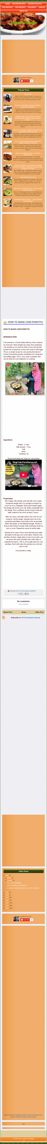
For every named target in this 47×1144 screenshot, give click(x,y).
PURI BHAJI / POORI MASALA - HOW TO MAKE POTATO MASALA (28, 189)
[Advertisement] (23, 56)
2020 (7, 895)
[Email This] (19, 594)
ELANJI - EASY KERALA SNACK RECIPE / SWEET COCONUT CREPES (28, 142)
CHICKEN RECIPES (35, 4)
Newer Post (7, 612)
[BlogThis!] (21, 594)
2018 (7, 900)
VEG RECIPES (20, 7)
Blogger (32, 1138)
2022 (7, 875)
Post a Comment (23, 604)
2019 (7, 897)
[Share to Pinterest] (28, 594)
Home (7, 4)
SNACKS (42, 7)
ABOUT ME (23, 11)
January (10, 880)
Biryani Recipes (9, 1115)
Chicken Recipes (21, 1117)
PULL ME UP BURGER (14, 883)
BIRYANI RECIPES (18, 4)
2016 (7, 905)
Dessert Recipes (33, 1115)
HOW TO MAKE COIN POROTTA (17, 885)
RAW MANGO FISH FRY (28, 177)
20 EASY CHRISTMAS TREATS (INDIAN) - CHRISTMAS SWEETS (28, 106)
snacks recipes (31, 1117)
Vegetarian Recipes (21, 1115)
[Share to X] (23, 594)
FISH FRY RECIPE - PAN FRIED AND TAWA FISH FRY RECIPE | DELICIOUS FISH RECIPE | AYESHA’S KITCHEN (28, 167)
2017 (7, 903)
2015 (7, 908)
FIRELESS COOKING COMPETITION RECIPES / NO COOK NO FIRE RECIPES (28, 131)
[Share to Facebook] (26, 594)
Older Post (39, 612)
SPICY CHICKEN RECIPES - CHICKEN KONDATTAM (28, 154)
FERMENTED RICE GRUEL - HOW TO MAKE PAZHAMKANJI (28, 200)
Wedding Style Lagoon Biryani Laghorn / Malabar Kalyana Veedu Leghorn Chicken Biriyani (28, 118)
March (9, 878)
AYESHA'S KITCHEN (23, 23)
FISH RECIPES (7, 7)
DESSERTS (32, 7)
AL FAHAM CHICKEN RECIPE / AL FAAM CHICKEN (23, 888)
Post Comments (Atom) (31, 618)
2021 (7, 892)
